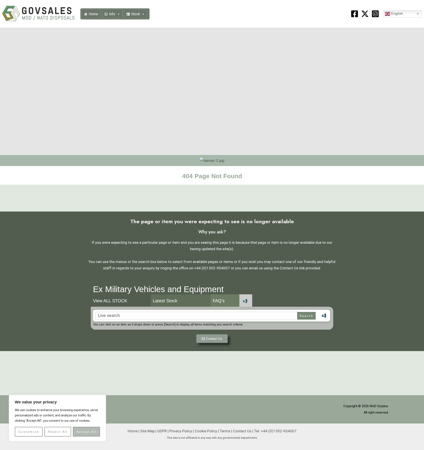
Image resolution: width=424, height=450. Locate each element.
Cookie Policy (206, 431)
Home (93, 14)
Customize (28, 431)
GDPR (162, 431)
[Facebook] (354, 14)
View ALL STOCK (110, 300)
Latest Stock (165, 300)
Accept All (86, 431)
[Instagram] (375, 14)
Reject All (58, 431)
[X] (365, 14)
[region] (57, 418)
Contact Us (242, 431)
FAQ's (219, 300)
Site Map (147, 431)
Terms (225, 431)
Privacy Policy (180, 431)
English (396, 13)
